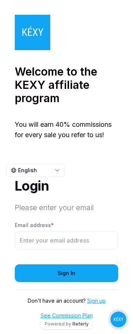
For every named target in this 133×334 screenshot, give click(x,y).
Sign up (96, 301)
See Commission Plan (67, 315)
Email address (34, 225)
